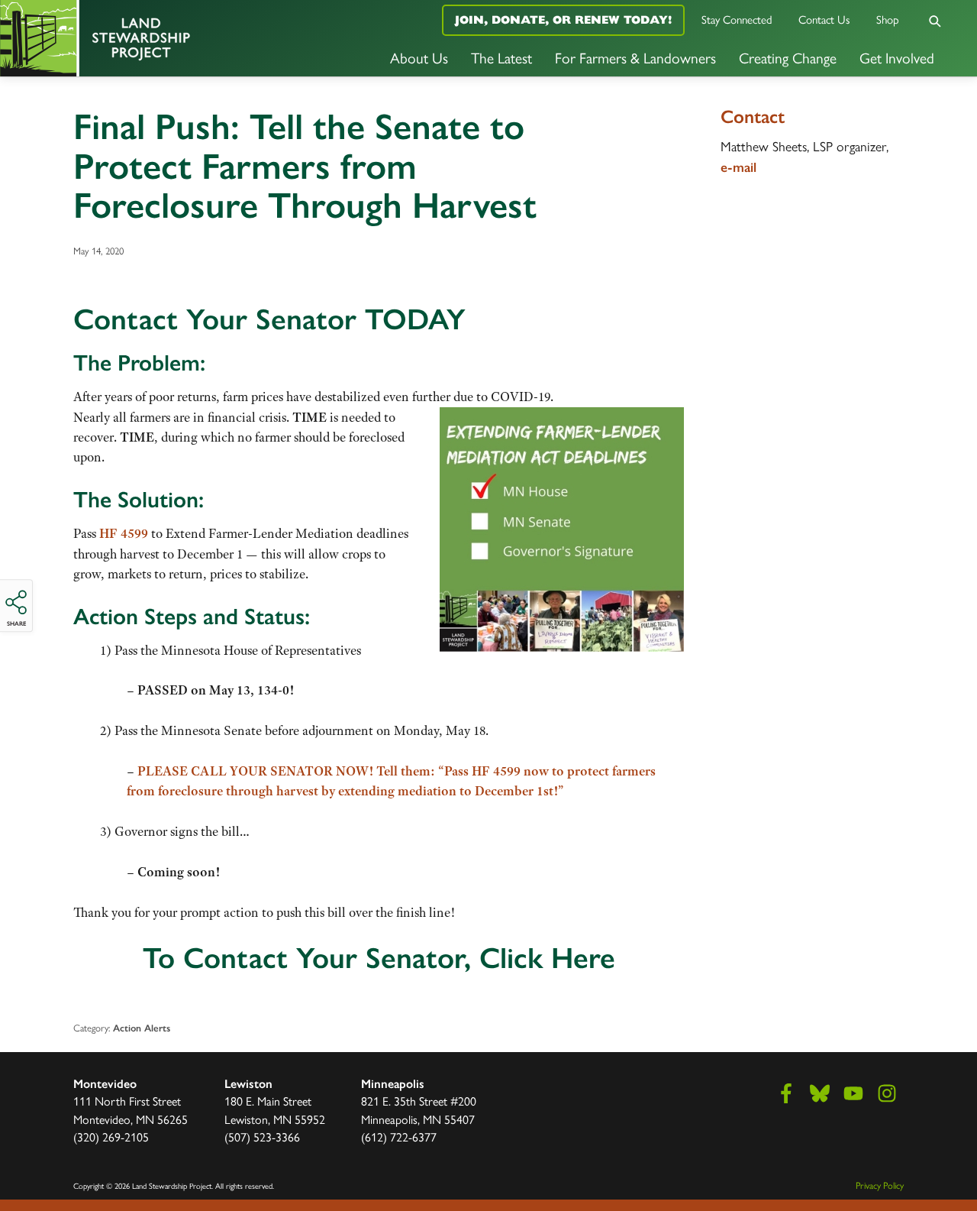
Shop (887, 19)
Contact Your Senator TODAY (269, 319)
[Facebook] (786, 1093)
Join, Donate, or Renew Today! (563, 19)
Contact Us (824, 19)
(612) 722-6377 (399, 1136)
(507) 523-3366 (262, 1136)
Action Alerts (141, 1028)
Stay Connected (736, 19)
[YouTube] (853, 1093)
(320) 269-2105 (111, 1136)
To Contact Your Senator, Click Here (379, 958)
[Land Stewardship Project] (163, 38)
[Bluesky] (820, 1093)
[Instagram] (887, 1093)
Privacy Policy (880, 1185)
